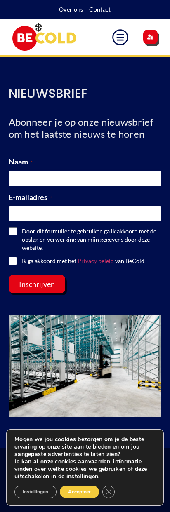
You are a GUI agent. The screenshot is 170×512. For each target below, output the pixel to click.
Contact (100, 9)
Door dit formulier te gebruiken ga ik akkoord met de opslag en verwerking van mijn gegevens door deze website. (89, 239)
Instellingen (35, 492)
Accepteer (79, 492)
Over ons (71, 9)
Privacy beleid (96, 260)
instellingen (82, 476)
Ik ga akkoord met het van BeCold (83, 260)
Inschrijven (37, 284)
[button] (120, 38)
